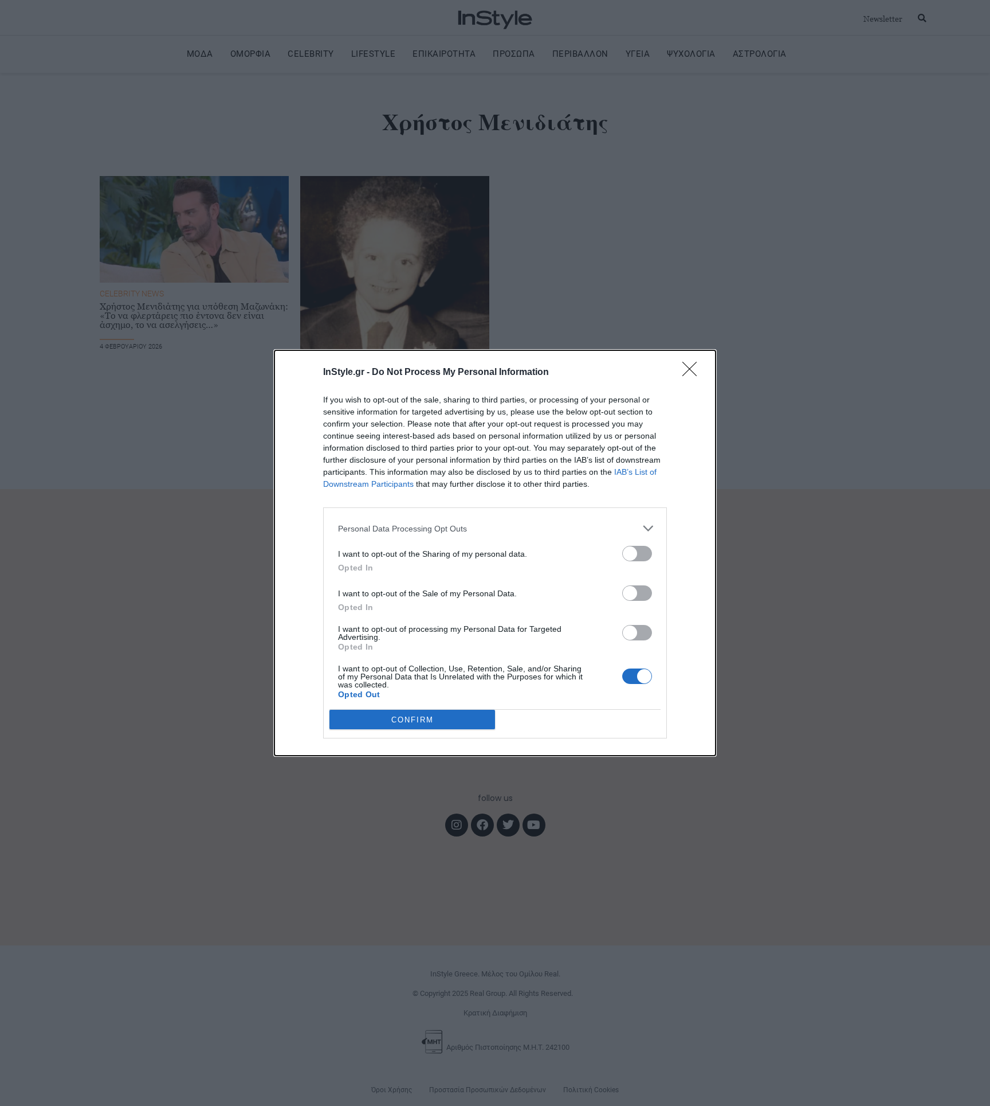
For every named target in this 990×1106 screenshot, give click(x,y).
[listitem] (495, 528)
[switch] (637, 553)
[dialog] (495, 553)
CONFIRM (412, 720)
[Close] (693, 373)
